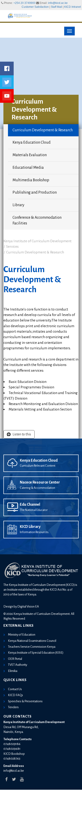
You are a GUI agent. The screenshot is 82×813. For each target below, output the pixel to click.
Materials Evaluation (30, 155)
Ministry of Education (21, 634)
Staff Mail (56, 6)
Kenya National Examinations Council (32, 640)
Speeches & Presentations (25, 701)
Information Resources (34, 532)
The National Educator (34, 510)
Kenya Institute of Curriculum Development (37, 241)
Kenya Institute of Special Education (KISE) (35, 652)
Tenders (13, 707)
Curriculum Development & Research (43, 130)
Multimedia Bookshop (31, 180)
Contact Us (15, 689)
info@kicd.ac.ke (58, 3)
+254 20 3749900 (24, 3)
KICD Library (30, 527)
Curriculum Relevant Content (37, 465)
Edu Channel (30, 505)
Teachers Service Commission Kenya (31, 646)
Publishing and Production (35, 192)
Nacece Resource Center (40, 482)
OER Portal (15, 658)
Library (18, 205)
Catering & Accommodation (37, 487)
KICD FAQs (15, 695)
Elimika (12, 671)
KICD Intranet (72, 6)
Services (12, 246)
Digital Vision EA (28, 606)
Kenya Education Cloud (32, 142)
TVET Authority (17, 664)
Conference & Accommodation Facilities (37, 221)
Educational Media (28, 168)
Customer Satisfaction (35, 6)
